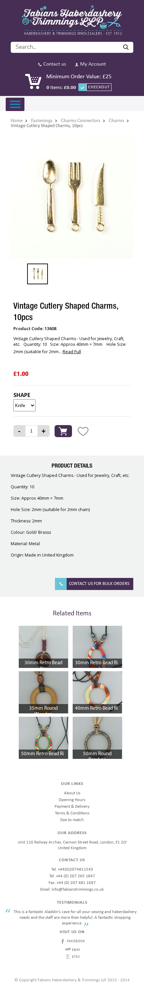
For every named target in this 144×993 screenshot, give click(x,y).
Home (17, 120)
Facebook (76, 941)
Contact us (54, 64)
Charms (116, 120)
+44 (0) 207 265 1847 (75, 876)
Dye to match (72, 820)
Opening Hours (72, 800)
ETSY (76, 957)
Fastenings (42, 120)
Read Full (72, 352)
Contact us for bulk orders (99, 583)
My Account (93, 64)
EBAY (76, 950)
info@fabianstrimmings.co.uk (78, 889)
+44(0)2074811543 (75, 869)
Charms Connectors (80, 120)
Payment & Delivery (72, 806)
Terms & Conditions (72, 813)
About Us (72, 793)
